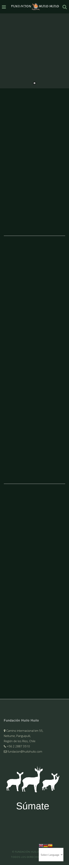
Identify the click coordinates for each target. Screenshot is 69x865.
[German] (45, 845)
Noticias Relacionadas (37, 452)
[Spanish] (50, 845)
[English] (41, 845)
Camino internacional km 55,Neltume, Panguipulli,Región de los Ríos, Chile (23, 736)
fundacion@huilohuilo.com (24, 751)
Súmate (32, 806)
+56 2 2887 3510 (18, 746)
